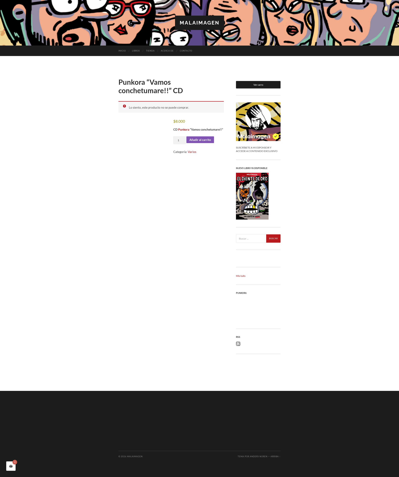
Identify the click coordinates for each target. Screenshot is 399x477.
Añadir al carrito (200, 140)
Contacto (186, 50)
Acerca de (167, 50)
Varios (192, 152)
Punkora (183, 129)
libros (136, 50)
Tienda (150, 50)
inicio (122, 50)
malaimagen (199, 23)
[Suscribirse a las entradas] (238, 344)
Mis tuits (240, 275)
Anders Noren (258, 456)
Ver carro (258, 84)
